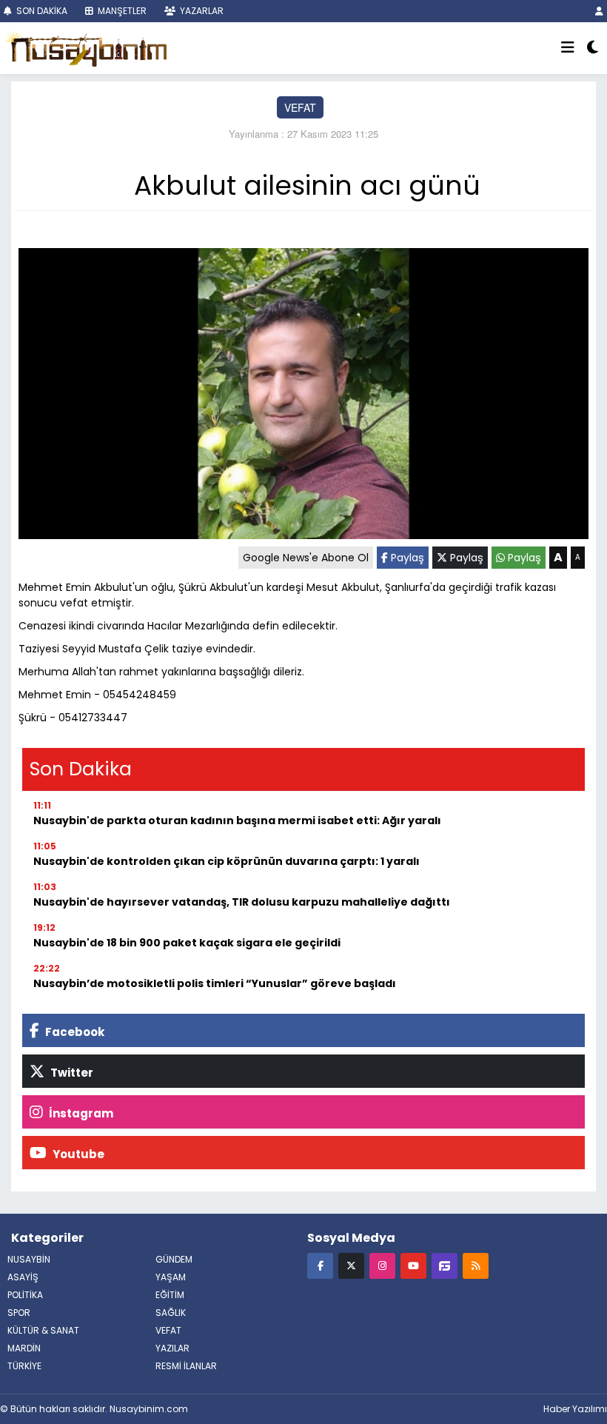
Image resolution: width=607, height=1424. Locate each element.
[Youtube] (413, 1265)
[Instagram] (382, 1265)
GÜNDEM (173, 1259)
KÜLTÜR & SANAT (43, 1330)
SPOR (18, 1312)
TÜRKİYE (24, 1366)
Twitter (70, 1072)
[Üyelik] (599, 10)
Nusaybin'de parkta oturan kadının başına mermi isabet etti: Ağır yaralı (237, 820)
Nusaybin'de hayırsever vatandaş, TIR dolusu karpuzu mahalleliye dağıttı (241, 902)
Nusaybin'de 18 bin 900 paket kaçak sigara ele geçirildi (187, 942)
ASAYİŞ (22, 1277)
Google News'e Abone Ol (306, 557)
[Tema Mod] (592, 48)
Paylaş (406, 557)
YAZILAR (172, 1348)
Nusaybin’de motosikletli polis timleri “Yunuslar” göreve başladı (214, 983)
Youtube (77, 1154)
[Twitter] (351, 1265)
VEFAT (300, 107)
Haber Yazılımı (575, 1409)
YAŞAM (170, 1277)
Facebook (73, 1032)
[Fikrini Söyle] (444, 1265)
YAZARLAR (201, 10)
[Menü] (568, 48)
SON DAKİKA (40, 10)
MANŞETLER (121, 10)
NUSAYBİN (28, 1259)
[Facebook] (320, 1265)
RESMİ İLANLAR (186, 1366)
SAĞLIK (170, 1312)
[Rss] (476, 1265)
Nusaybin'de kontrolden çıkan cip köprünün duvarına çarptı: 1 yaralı (226, 861)
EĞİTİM (169, 1294)
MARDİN (24, 1348)
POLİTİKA (25, 1294)
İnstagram (80, 1113)
